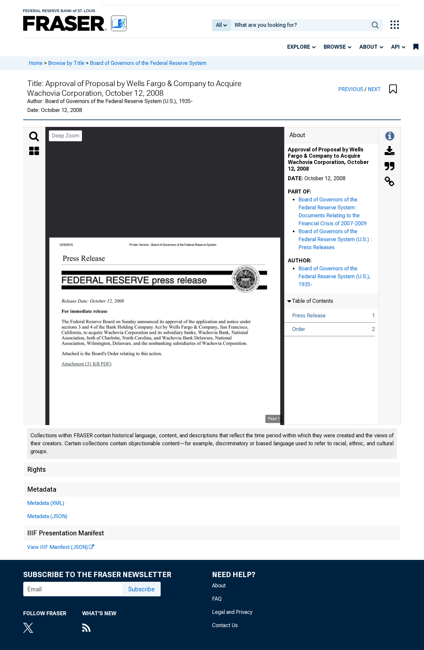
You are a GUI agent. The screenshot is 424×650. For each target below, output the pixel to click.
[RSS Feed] (99, 628)
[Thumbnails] (34, 152)
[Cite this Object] (390, 167)
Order (298, 329)
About (368, 47)
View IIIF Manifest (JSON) (57, 547)
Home (36, 63)
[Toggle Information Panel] (389, 136)
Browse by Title (66, 63)
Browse (335, 47)
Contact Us (225, 625)
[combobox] (299, 25)
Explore (298, 47)
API (395, 47)
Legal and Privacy (232, 612)
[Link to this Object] (390, 182)
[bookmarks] (415, 47)
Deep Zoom (65, 136)
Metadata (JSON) (47, 516)
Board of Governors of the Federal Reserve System (148, 63)
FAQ (217, 599)
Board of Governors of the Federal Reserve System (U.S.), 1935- (334, 276)
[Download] (390, 152)
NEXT (374, 89)
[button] (393, 89)
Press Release (309, 315)
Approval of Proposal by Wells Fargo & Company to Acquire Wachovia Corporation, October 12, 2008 (328, 159)
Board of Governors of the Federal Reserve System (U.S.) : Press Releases (335, 239)
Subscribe (141, 589)
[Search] (34, 136)
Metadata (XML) (45, 503)
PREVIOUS (351, 89)
